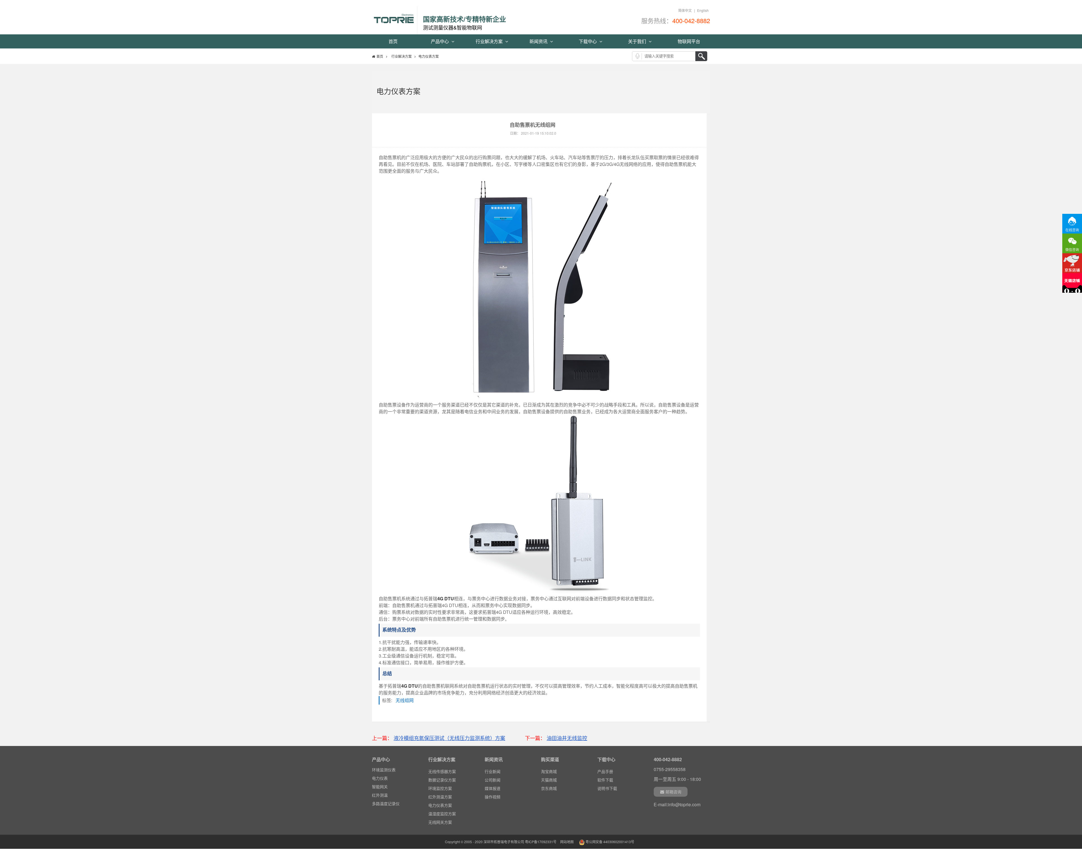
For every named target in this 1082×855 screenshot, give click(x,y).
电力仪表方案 (440, 805)
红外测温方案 (440, 797)
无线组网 (406, 700)
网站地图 (567, 841)
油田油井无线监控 (567, 737)
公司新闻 (492, 780)
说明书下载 (607, 788)
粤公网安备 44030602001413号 (609, 841)
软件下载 (605, 780)
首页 (393, 41)
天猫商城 (549, 780)
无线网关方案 (440, 822)
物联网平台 (689, 41)
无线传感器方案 (442, 771)
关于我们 (637, 41)
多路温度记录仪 (386, 803)
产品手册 (605, 771)
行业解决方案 (490, 41)
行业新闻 (492, 771)
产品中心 (440, 41)
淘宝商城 (549, 771)
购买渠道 (550, 759)
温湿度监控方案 (442, 813)
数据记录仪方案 (442, 780)
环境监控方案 (440, 788)
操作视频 (492, 797)
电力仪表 (380, 778)
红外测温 (380, 795)
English (703, 10)
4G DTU (445, 598)
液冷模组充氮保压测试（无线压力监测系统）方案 (449, 737)
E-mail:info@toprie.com (677, 804)
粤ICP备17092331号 (540, 841)
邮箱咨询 (673, 791)
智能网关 (380, 786)
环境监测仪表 (384, 769)
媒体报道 (492, 788)
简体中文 (685, 10)
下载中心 (588, 41)
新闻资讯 (539, 41)
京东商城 (549, 788)
